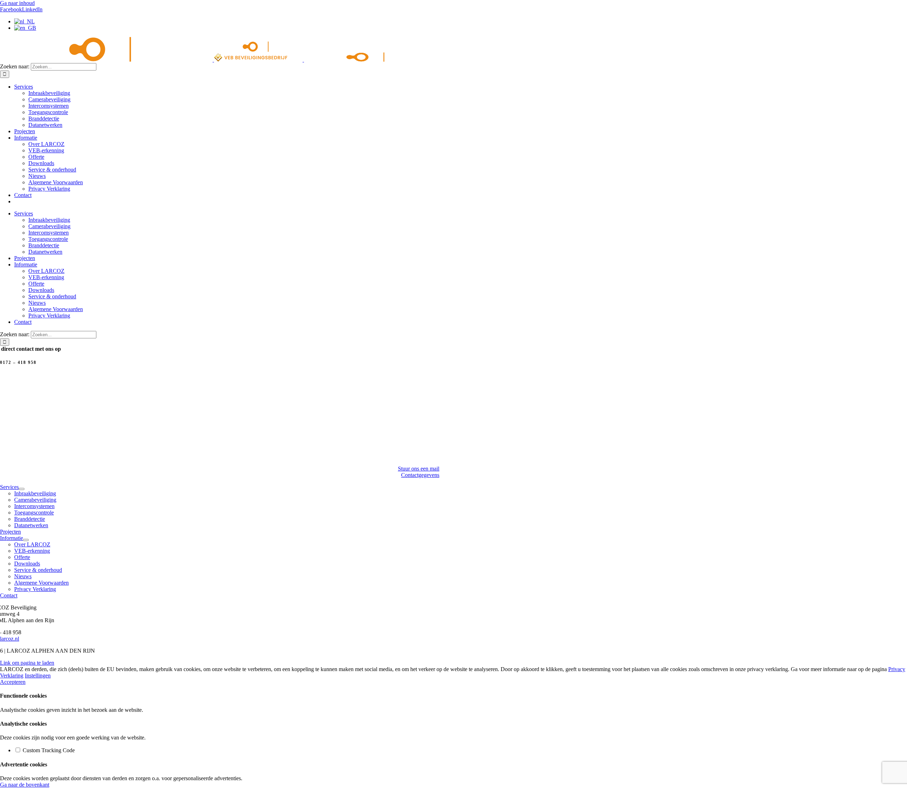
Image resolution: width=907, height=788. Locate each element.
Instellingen (38, 675)
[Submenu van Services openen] (21, 489)
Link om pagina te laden (27, 663)
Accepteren (13, 682)
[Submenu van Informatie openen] (26, 540)
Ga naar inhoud (17, 3)
